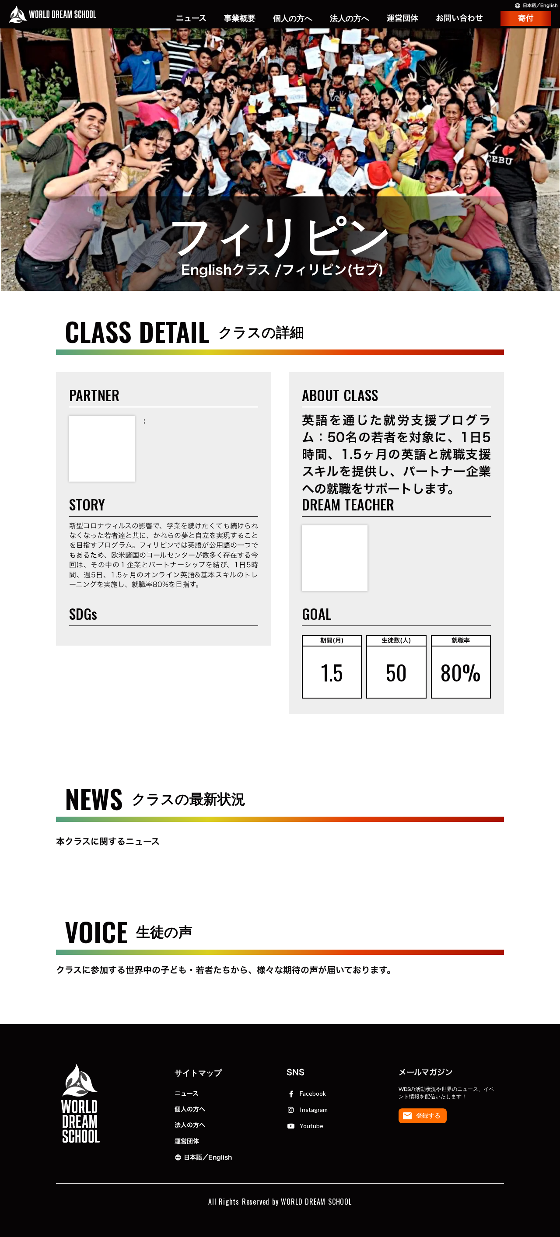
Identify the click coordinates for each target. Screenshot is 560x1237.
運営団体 (187, 1141)
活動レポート (182, 18)
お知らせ (190, 7)
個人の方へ (190, 1109)
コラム (194, 40)
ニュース (187, 1093)
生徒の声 (240, 40)
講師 (248, 50)
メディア (190, 50)
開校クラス (240, 24)
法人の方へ (190, 1124)
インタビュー (183, 29)
